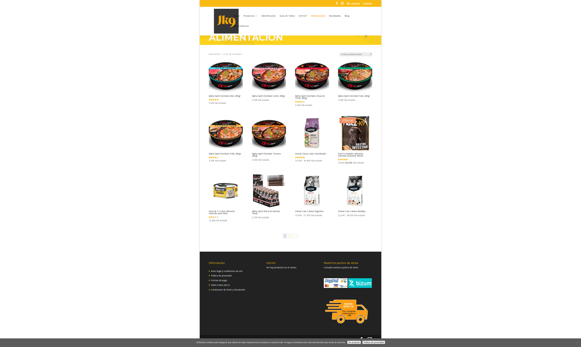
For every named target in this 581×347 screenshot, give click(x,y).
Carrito (367, 3)
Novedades (335, 16)
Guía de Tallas (287, 16)
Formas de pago (219, 280)
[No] (577, 342)
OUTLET (303, 16)
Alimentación (318, 16)
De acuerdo (354, 342)
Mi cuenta (353, 3)
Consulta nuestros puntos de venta (341, 267)
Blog (347, 16)
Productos (249, 16)
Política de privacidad (221, 275)
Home (236, 16)
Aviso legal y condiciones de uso (227, 271)
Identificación (268, 16)
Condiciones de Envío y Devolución (228, 289)
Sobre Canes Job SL (220, 285)
